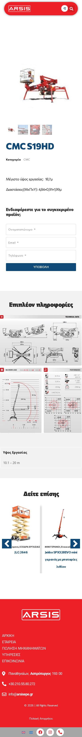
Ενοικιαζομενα (69, 546)
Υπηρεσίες (11, 654)
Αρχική (8, 635)
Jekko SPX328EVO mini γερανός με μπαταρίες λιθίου (61, 559)
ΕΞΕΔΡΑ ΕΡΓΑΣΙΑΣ (30, 546)
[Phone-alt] (60, 732)
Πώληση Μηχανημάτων (24, 648)
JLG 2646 (21, 552)
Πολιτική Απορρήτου (41, 718)
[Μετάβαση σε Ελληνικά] (31, 732)
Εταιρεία (9, 642)
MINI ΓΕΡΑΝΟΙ (52, 546)
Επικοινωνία (13, 661)
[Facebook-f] (40, 732)
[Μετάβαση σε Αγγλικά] (23, 732)
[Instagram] (50, 732)
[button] (7, 543)
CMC (26, 159)
